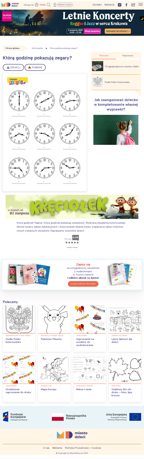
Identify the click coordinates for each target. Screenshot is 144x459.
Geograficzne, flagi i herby (18, 336)
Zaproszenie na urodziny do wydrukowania (85, 342)
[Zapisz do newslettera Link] (133, 5)
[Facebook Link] (126, 5)
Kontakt (97, 4)
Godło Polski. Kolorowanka (117, 82)
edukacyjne (46, 386)
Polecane (104, 55)
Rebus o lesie (84, 389)
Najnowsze (127, 55)
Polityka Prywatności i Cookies (83, 447)
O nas (46, 447)
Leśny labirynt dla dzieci (122, 341)
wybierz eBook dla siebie (83, 283)
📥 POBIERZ (35, 67)
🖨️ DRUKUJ (13, 67)
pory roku (116, 386)
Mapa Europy (49, 389)
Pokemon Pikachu (51, 339)
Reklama (109, 4)
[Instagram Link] (119, 5)
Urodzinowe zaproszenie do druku (18, 391)
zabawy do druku (119, 336)
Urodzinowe (81, 336)
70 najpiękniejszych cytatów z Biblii (122, 66)
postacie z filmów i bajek (52, 336)
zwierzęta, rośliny (84, 386)
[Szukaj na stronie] (45, 5)
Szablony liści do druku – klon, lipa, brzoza (122, 392)
